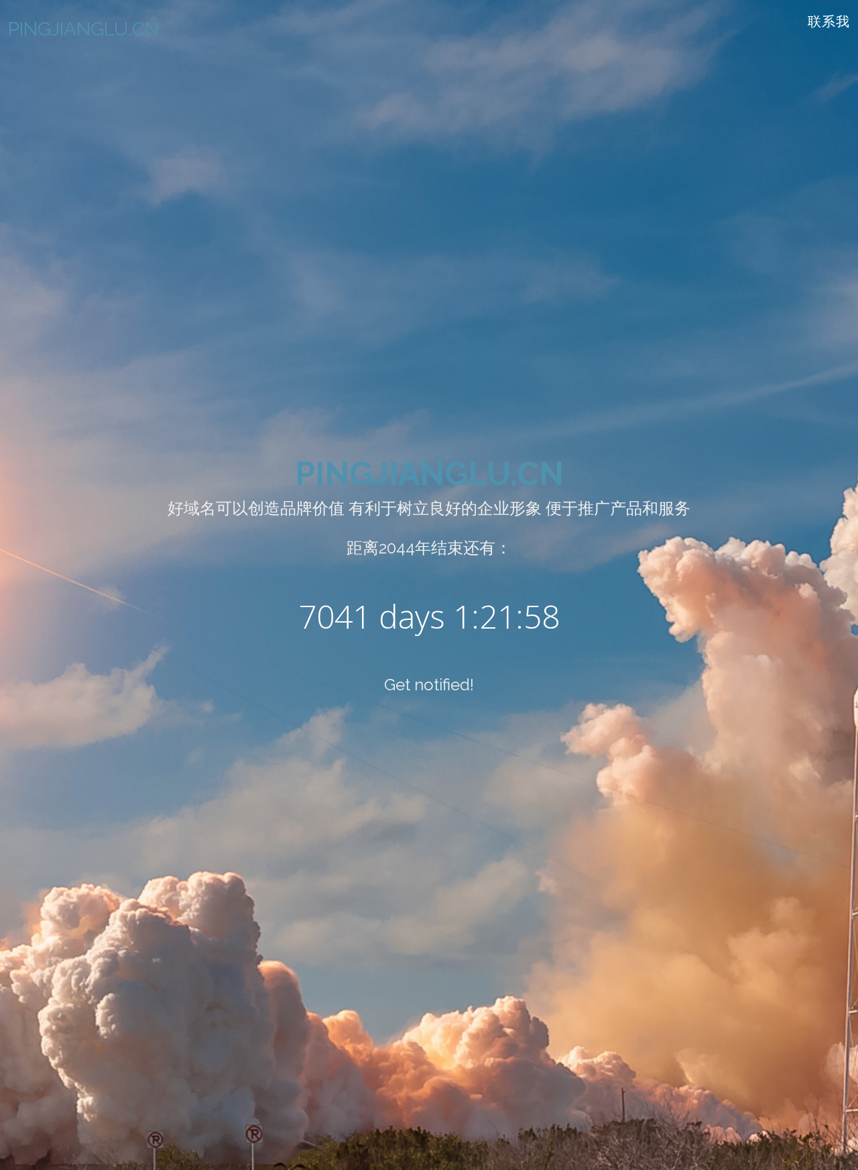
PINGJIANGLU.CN (429, 473)
